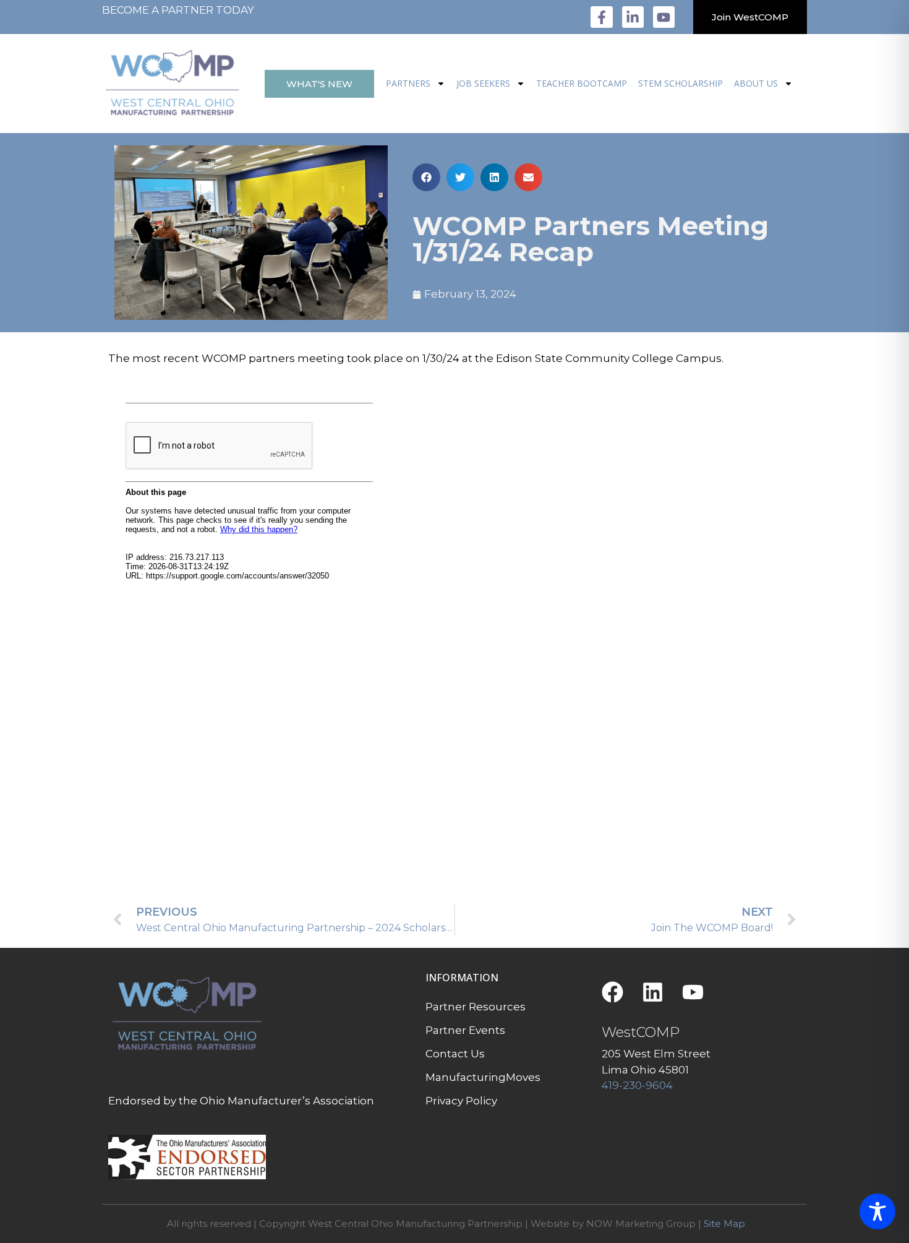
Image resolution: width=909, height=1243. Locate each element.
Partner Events (465, 1030)
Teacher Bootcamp (581, 83)
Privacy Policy (461, 1101)
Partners (408, 83)
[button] (426, 177)
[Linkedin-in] (633, 17)
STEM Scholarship (680, 83)
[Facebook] (612, 992)
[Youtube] (664, 17)
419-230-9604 (637, 1085)
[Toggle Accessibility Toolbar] (877, 1211)
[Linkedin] (652, 992)
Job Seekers (483, 83)
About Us (756, 83)
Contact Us (455, 1053)
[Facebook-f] (601, 17)
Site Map (724, 1223)
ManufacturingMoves (482, 1077)
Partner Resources (475, 1006)
